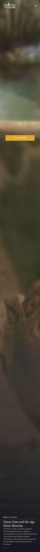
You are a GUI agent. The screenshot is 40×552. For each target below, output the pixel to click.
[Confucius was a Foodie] (9, 5)
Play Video (19, 138)
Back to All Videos (11, 517)
